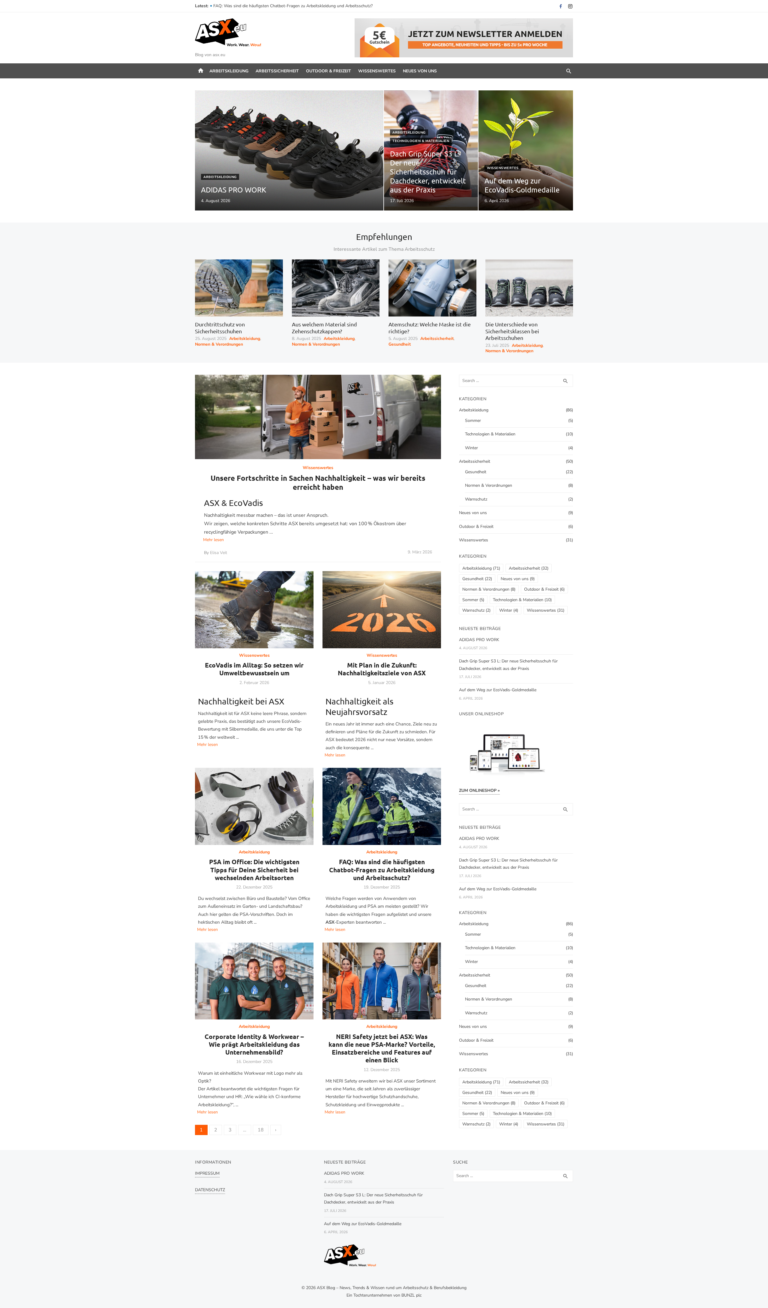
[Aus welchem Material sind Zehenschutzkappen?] (336, 287)
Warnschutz (476, 499)
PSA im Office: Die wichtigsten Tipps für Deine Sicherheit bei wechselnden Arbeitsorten (295, 6)
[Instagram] (570, 6)
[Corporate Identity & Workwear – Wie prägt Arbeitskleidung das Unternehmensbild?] (254, 981)
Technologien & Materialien (420, 141)
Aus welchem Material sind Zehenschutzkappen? (324, 327)
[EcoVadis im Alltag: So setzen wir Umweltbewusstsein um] (254, 609)
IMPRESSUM (207, 1173)
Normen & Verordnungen (219, 344)
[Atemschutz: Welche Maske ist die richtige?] (432, 287)
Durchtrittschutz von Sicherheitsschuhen (220, 327)
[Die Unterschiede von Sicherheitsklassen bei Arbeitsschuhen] (529, 287)
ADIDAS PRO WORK (479, 640)
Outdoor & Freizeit (328, 71)
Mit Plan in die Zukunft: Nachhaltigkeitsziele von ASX (382, 669)
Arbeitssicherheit (277, 71)
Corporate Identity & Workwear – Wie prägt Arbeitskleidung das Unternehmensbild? (254, 1044)
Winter (471, 448)
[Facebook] (560, 6)
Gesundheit (399, 344)
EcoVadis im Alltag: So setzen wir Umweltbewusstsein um (254, 669)
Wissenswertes (377, 71)
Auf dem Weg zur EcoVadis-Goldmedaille (497, 690)
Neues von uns (420, 71)
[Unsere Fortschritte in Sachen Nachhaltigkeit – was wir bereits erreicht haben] (318, 417)
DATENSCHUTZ (210, 1190)
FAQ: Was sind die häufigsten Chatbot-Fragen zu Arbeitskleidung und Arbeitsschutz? (381, 870)
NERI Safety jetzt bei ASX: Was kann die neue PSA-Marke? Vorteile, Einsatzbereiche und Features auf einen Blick (381, 1048)
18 (261, 1130)
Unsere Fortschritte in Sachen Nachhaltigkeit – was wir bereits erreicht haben (318, 482)
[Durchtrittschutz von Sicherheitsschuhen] (239, 287)
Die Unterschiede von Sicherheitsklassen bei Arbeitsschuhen (512, 331)
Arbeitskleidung (228, 71)
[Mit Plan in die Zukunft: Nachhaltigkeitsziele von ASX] (381, 609)
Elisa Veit (218, 553)
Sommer (473, 420)
